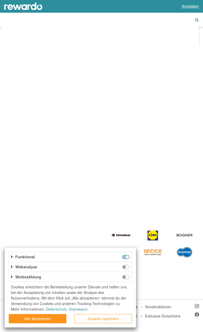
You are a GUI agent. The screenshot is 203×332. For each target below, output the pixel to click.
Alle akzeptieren (37, 318)
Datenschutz (56, 309)
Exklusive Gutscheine (163, 316)
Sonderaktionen (158, 306)
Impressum (78, 309)
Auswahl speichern (103, 318)
